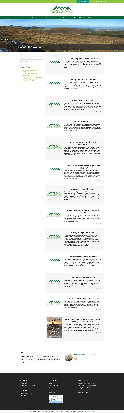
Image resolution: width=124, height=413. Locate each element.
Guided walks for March (30, 79)
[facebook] (93, 1)
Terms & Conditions (54, 385)
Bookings (50, 18)
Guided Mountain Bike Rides (77, 18)
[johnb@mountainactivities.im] (90, 1)
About (41, 18)
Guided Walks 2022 (28, 81)
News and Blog (53, 390)
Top (120, 409)
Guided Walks (61, 18)
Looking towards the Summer (32, 77)
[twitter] (96, 1)
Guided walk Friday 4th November (87, 385)
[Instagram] (99, 1)
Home (34, 18)
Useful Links (52, 392)
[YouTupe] (105, 1)
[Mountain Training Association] (94, 355)
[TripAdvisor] (102, 1)
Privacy (51, 388)
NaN (66, 362)
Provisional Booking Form (27, 393)
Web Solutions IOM (89, 411)
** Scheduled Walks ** (83, 1)
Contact (91, 18)
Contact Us (23, 395)
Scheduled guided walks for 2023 (86, 383)
